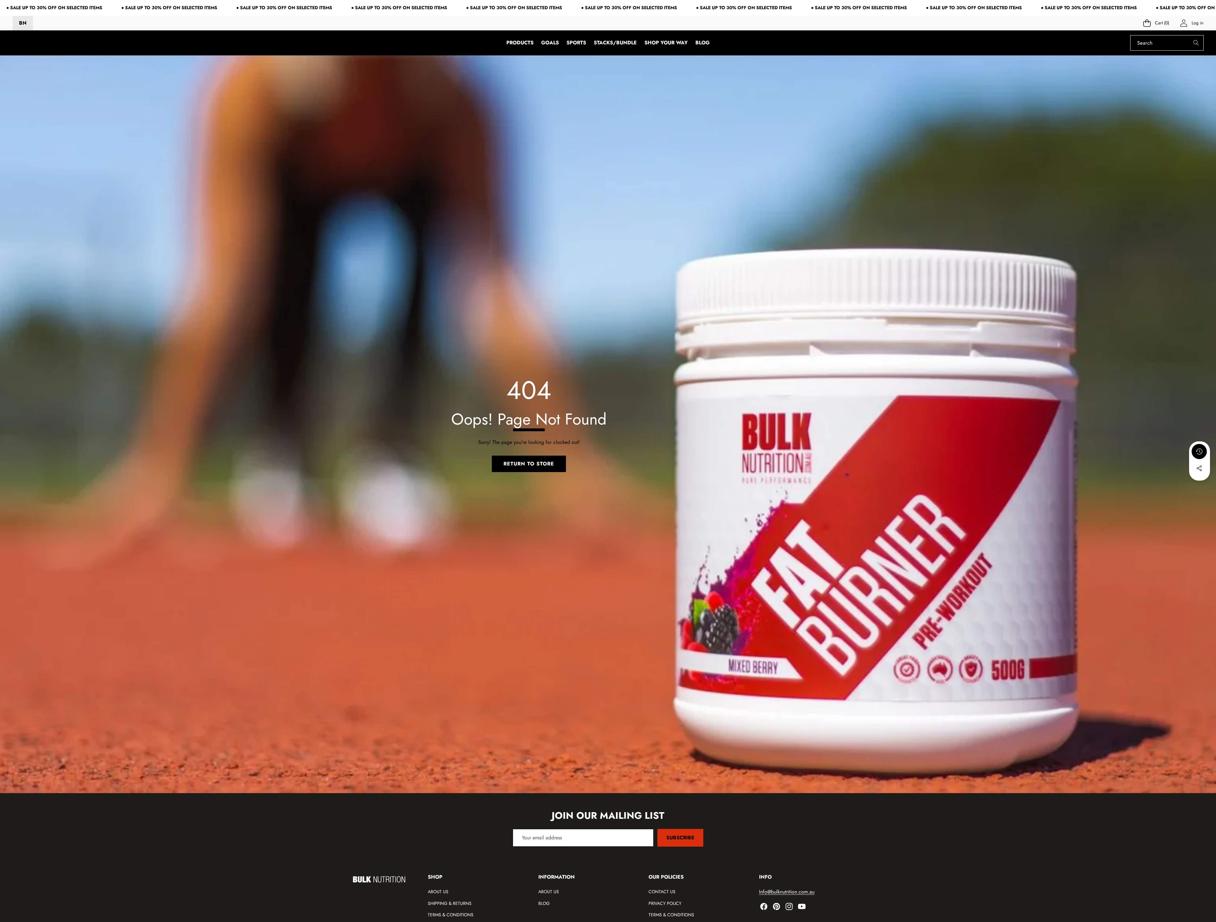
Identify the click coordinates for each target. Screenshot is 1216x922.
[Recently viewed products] (1199, 451)
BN (23, 23)
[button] (1156, 23)
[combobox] (1167, 43)
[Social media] (1199, 468)
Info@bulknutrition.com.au (786, 891)
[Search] (1196, 43)
